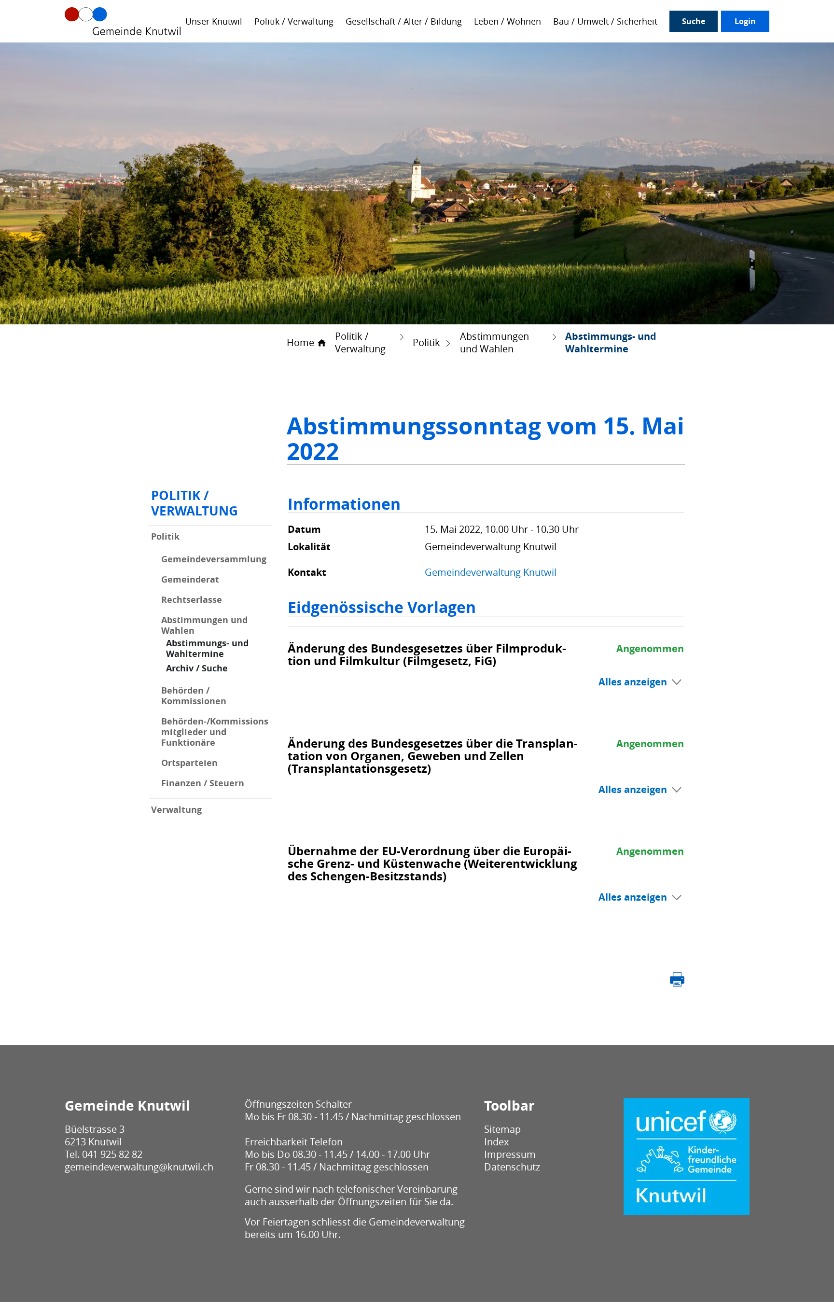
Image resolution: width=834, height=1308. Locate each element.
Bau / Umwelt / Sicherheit (605, 21)
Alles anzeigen (632, 681)
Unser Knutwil (213, 21)
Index (496, 1141)
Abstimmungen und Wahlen (204, 625)
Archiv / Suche (197, 668)
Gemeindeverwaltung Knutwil (490, 572)
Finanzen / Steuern (202, 783)
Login (745, 21)
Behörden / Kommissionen (193, 696)
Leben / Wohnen (507, 21)
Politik (165, 536)
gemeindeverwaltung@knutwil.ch (139, 1166)
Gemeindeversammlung (213, 559)
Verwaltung (176, 810)
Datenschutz (512, 1166)
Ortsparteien (189, 763)
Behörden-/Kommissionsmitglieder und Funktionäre (214, 732)
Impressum (510, 1154)
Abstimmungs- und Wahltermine (219, 648)
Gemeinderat (190, 579)
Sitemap (502, 1129)
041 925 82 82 (112, 1154)
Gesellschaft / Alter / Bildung (404, 21)
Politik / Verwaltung (294, 21)
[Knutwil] (123, 21)
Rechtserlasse (191, 600)
